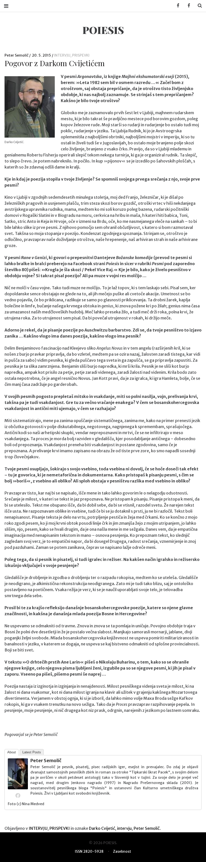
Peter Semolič (17, 55)
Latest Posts (31, 752)
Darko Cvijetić (102, 828)
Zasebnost (122, 851)
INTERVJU (62, 55)
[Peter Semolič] (18, 787)
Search (198, 5)
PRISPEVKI (80, 55)
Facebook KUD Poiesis (176, 5)
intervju (124, 828)
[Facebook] (18, 795)
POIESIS (103, 29)
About (11, 752)
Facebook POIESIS (187, 5)
